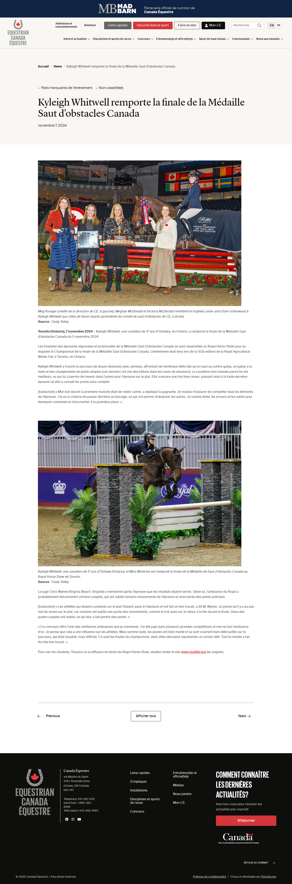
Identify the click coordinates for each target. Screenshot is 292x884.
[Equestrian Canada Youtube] (79, 819)
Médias (178, 785)
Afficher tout (146, 716)
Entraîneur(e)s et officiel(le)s (174, 39)
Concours (143, 39)
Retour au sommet (256, 863)
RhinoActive (268, 876)
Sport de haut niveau (212, 39)
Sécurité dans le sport (153, 25)
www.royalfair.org (193, 652)
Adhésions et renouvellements (66, 25)
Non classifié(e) (111, 88)
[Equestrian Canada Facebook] (67, 819)
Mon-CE (215, 25)
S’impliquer (138, 781)
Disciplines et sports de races (112, 39)
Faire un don (187, 25)
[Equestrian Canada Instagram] (73, 819)
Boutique (90, 25)
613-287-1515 (86, 799)
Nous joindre (182, 794)
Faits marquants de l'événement (66, 88)
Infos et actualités (75, 39)
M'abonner (246, 820)
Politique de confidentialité (209, 876)
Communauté (241, 39)
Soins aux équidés (267, 39)
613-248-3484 (88, 810)
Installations (138, 790)
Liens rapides (118, 25)
